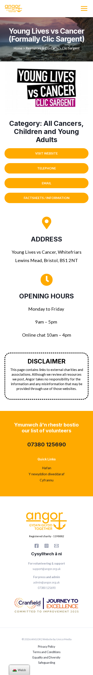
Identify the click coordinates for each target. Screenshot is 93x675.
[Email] (56, 546)
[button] (46, 153)
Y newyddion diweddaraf (47, 474)
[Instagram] (46, 546)
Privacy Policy (46, 646)
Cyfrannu (46, 480)
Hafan (46, 468)
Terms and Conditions (46, 652)
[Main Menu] (84, 8)
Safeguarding (46, 662)
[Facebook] (36, 546)
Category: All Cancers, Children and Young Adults (46, 131)
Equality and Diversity (46, 657)
